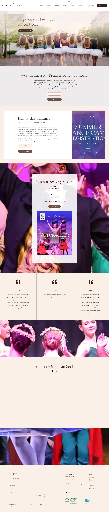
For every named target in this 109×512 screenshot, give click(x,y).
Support (91, 485)
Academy (91, 477)
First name (12, 485)
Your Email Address (14, 478)
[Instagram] (56, 371)
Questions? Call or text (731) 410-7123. (55, 201)
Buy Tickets (92, 488)
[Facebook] (52, 371)
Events (91, 483)
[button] (41, 5)
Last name (12, 492)
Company (92, 480)
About (90, 474)
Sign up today (31, 141)
